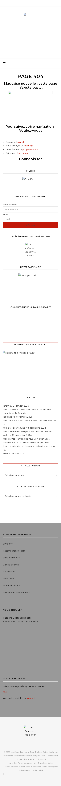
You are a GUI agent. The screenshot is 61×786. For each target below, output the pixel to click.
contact (31, 697)
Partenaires (9, 571)
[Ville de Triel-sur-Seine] (30, 285)
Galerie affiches (11, 564)
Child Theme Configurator (34, 759)
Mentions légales (11, 585)
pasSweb (40, 755)
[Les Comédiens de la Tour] (30, 29)
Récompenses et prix (14, 550)
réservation (22, 152)
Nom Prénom (10, 204)
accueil (20, 141)
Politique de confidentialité (16, 592)
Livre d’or (8, 543)
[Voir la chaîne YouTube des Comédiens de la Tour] (30, 182)
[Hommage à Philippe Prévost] (30, 369)
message (28, 145)
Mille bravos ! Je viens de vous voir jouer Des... (26, 438)
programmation (30, 149)
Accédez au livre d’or (13, 453)
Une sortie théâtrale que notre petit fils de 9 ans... (28, 431)
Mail (5, 692)
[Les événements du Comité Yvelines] (30, 250)
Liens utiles (8, 578)
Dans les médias (11, 557)
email (5, 214)
